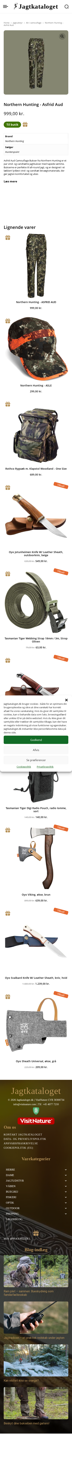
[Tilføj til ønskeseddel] (25, 124)
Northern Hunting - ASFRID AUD (36, 302)
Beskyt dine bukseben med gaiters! (26, 1423)
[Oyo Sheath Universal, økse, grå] (36, 1025)
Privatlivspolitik (45, 766)
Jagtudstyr (18, 22)
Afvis (36, 750)
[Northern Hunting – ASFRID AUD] (36, 266)
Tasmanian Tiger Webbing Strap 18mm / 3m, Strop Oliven (36, 640)
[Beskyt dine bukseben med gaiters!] (36, 1403)
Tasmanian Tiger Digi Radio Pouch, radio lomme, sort (36, 809)
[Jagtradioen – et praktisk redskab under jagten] (36, 1318)
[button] (66, 700)
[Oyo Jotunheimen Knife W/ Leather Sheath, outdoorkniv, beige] (36, 516)
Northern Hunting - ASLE (36, 385)
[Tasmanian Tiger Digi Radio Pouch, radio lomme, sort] (36, 772)
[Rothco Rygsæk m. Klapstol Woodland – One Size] (36, 432)
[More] (50, 193)
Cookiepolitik (24, 766)
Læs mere (10, 181)
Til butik (12, 124)
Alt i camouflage (33, 22)
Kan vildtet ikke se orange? (21, 1380)
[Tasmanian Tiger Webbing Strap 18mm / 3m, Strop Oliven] (36, 602)
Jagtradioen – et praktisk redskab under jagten (34, 1338)
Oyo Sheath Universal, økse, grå (36, 1061)
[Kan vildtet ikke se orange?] (36, 1360)
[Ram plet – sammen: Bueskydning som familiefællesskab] (36, 1271)
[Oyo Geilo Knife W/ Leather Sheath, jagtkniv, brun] (36, 688)
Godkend (36, 740)
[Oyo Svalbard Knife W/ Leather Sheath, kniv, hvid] (36, 941)
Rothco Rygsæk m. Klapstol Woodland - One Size (36, 468)
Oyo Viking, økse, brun (36, 894)
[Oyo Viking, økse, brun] (36, 858)
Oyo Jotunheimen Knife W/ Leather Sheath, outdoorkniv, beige (36, 553)
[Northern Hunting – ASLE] (36, 349)
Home (6, 22)
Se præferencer (36, 760)
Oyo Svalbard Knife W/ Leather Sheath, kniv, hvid (36, 978)
